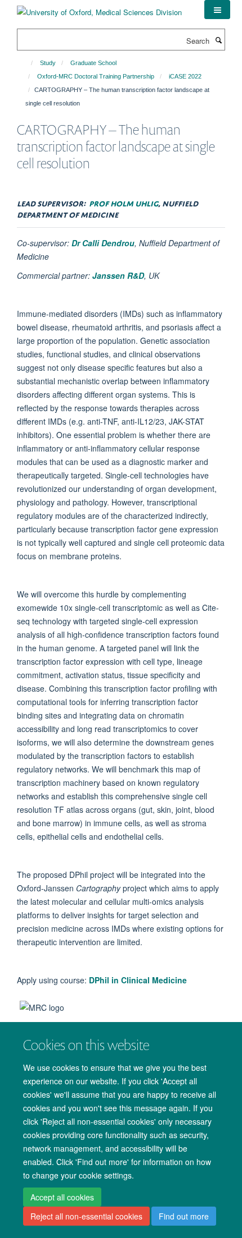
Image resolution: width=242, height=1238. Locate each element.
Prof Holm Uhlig (123, 202)
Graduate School (93, 62)
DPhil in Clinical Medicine (138, 980)
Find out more (184, 1216)
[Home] (26, 63)
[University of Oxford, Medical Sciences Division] (99, 8)
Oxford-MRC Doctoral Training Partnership (95, 76)
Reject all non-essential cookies (86, 1216)
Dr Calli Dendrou (103, 242)
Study (48, 62)
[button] (217, 9)
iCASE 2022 (185, 76)
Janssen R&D (118, 275)
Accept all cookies (62, 1197)
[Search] (218, 40)
